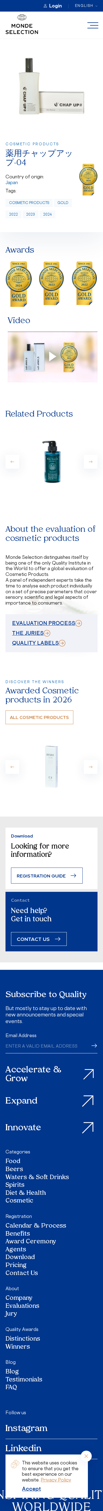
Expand (21, 1101)
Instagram (26, 1428)
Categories (17, 1152)
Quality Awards (21, 1329)
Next (91, 462)
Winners (17, 1347)
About (12, 1288)
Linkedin (23, 1449)
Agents (15, 1250)
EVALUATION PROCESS (43, 623)
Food (12, 1162)
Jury (11, 1314)
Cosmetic (19, 1201)
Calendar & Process (35, 1226)
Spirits (14, 1186)
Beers (14, 1170)
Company (18, 1299)
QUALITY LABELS (35, 643)
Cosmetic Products (29, 203)
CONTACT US (33, 938)
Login (55, 6)
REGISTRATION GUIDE (41, 876)
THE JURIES (28, 633)
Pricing (16, 1266)
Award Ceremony (30, 1242)
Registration (18, 1216)
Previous (12, 462)
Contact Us (21, 1274)
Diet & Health (25, 1194)
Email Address (21, 1035)
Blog (10, 1362)
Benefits (17, 1234)
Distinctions (22, 1339)
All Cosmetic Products (39, 717)
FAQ (11, 1388)
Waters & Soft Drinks (37, 1178)
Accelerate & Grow (33, 1074)
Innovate (23, 1128)
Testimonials (23, 1380)
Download (20, 1258)
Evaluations (22, 1307)
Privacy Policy (56, 1480)
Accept (31, 1489)
